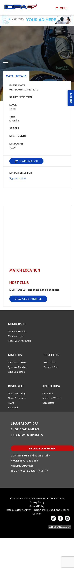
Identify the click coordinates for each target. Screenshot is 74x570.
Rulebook (13, 407)
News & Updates (17, 398)
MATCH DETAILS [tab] (16, 76)
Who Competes (16, 371)
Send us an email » (39, 455)
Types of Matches (17, 367)
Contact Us (48, 402)
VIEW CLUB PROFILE (28, 298)
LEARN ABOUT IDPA (24, 423)
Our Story (47, 393)
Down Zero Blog (16, 393)
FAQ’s (11, 402)
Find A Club (50, 362)
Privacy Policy (37, 502)
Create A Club (51, 367)
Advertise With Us (52, 398)
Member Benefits (17, 331)
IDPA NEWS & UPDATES (27, 435)
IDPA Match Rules (17, 362)
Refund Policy (37, 506)
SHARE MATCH (28, 161)
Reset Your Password (19, 340)
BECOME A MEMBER (42, 448)
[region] (37, 234)
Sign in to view (17, 178)
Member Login (16, 336)
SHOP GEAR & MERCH (25, 429)
